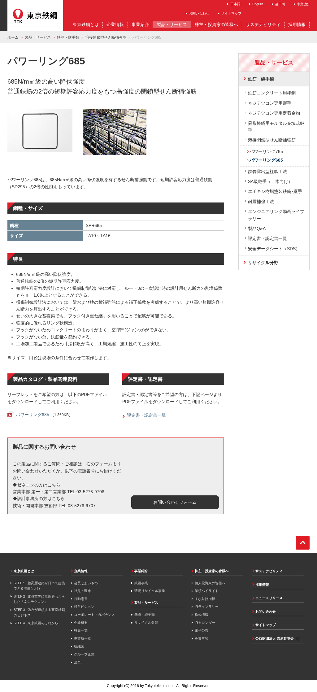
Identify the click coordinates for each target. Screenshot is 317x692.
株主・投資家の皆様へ (212, 571)
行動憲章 (81, 599)
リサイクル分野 (263, 262)
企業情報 (81, 571)
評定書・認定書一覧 (267, 238)
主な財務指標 (205, 599)
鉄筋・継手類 (68, 37)
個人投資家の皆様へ (210, 583)
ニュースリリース (269, 598)
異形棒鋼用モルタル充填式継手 (276, 127)
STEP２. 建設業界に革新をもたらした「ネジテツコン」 (39, 599)
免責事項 (201, 638)
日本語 (235, 4)
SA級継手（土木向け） (270, 181)
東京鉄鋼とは (24, 571)
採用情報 (262, 584)
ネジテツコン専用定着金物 (274, 113)
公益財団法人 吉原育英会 (274, 638)
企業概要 (81, 623)
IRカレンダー (205, 623)
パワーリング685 (32, 414)
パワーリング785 (266, 151)
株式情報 (201, 614)
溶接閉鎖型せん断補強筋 (105, 37)
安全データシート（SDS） (274, 248)
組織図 (79, 646)
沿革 (77, 662)
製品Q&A (257, 228)
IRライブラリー (207, 606)
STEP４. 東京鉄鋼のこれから (36, 623)
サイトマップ (231, 13)
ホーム (13, 37)
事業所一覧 (82, 638)
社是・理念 (82, 591)
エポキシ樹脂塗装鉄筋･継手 (275, 191)
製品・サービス (38, 37)
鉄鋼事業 (141, 583)
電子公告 (201, 630)
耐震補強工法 (261, 201)
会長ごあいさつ (86, 583)
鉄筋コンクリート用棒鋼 (272, 92)
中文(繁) (303, 4)
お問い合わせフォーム (175, 502)
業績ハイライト (207, 591)
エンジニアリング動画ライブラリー (276, 215)
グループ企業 (84, 654)
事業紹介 (141, 571)
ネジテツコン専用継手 (269, 103)
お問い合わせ (199, 13)
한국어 (280, 4)
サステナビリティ (269, 571)
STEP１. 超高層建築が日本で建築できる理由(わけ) (39, 585)
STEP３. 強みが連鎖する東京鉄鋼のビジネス (39, 612)
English (257, 4)
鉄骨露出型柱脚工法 (267, 171)
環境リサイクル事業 (149, 591)
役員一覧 (81, 630)
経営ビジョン (84, 606)
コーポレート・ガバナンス (94, 614)
